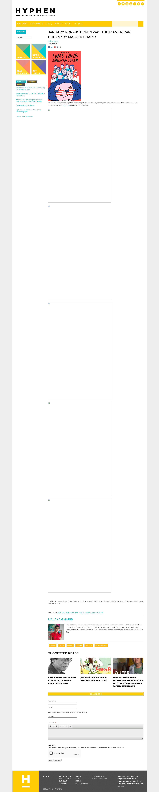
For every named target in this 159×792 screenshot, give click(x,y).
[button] (50, 726)
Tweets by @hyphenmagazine (24, 116)
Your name (52, 701)
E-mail (50, 707)
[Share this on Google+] (54, 47)
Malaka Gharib (60, 619)
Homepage (52, 716)
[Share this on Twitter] (52, 47)
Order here (66, 105)
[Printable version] (60, 47)
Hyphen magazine (26, 781)
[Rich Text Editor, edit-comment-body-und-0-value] (95, 733)
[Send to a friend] (57, 47)
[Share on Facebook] (49, 47)
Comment (52, 722)
